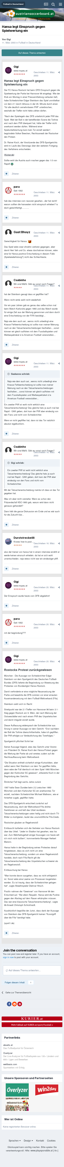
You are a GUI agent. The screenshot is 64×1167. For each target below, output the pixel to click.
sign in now (8, 957)
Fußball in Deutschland (29, 42)
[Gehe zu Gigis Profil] (8, 70)
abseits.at (8, 1044)
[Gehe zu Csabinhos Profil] (8, 283)
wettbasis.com (10, 1064)
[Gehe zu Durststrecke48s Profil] (8, 541)
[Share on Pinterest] (19, 1004)
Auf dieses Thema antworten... (24, 970)
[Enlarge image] (12, 163)
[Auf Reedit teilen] (14, 1004)
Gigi (9, 39)
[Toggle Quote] (8, 374)
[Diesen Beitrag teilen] (59, 72)
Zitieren (15, 173)
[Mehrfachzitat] (6, 173)
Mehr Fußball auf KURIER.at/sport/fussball (32, 1024)
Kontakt (40, 1140)
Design (28, 1140)
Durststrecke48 (24, 537)
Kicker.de (9, 154)
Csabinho (20, 280)
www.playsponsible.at (42, 1150)
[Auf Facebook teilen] (9, 1004)
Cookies (51, 1140)
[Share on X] (4, 1004)
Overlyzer (7, 1053)
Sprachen (14, 1140)
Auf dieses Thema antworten (32, 52)
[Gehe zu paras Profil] (8, 190)
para (17, 186)
